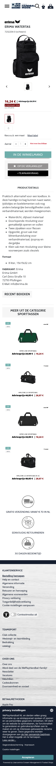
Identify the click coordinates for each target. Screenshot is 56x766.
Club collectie (9, 634)
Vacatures (7, 675)
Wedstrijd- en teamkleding (16, 638)
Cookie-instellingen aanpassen (18, 605)
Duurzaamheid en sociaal (15, 686)
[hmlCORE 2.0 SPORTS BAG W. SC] (28, 464)
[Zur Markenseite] (12, 22)
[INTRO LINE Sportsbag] (28, 339)
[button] (7, 6)
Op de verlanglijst (29, 166)
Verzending (8, 586)
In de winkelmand (28, 154)
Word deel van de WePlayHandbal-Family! (24, 667)
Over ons (7, 664)
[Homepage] (23, 6)
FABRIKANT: (9, 269)
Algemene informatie (13, 583)
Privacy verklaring (11, 598)
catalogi (6, 646)
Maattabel (33, 135)
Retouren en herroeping (14, 590)
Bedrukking (8, 642)
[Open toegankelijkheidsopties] (6, 614)
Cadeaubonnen (10, 682)
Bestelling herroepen (13, 575)
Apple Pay (7, 704)
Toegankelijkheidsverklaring (16, 601)
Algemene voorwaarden (15, 594)
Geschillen (7, 679)
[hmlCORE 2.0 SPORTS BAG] (28, 381)
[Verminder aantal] (16, 144)
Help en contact (10, 579)
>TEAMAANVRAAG (27, 173)
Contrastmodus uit (27, 614)
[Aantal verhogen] (25, 144)
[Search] (37, 5)
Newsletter (8, 671)
